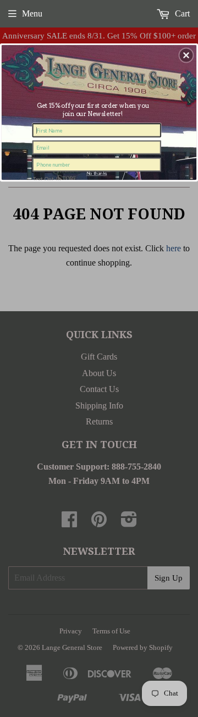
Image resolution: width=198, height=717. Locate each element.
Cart (181, 13)
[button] (186, 55)
